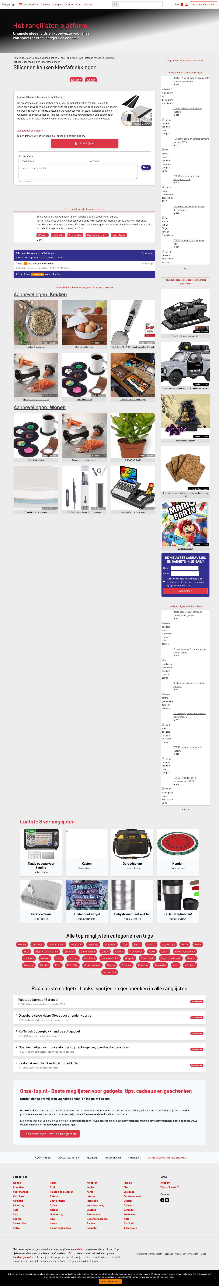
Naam (166, 568)
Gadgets (57, 4)
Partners (134, 1157)
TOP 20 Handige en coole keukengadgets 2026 (185, 779)
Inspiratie (75, 235)
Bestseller (160, 965)
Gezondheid (147, 958)
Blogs (203, 1253)
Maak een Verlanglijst (203, 4)
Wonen (90, 80)
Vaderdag (110, 944)
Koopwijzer (43, 1157)
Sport (137, 944)
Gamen (88, 4)
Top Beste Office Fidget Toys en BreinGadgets (188, 208)
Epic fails (72, 965)
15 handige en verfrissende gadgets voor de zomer (190, 651)
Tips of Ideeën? (169, 1187)
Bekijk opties (87, 143)
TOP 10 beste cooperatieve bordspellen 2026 (186, 178)
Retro (185, 944)
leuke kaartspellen (103, 1120)
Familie (44, 965)
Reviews (92, 1157)
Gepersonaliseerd (171, 958)
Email (166, 573)
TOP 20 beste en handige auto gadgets (187, 110)
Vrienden (37, 944)
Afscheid (190, 965)
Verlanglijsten (68, 1157)
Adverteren (113, 1157)
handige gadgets (23, 1257)
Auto (78, 4)
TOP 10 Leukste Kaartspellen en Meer (188, 242)
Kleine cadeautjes (185, 951)
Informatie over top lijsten (149, 1253)
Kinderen (29, 958)
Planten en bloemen (47, 951)
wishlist (78, 1249)
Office (105, 951)
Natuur (119, 951)
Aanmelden (185, 590)
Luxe (152, 951)
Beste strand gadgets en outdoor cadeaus (189, 685)
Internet (73, 958)
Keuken (76, 80)
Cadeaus (46, 4)
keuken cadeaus (29, 1124)
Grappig (129, 958)
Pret (26, 951)
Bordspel (143, 965)
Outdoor (69, 4)
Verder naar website (110, 1281)
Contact (169, 1253)
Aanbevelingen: (40, 294)
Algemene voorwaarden (186, 1253)
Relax (198, 944)
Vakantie (93, 944)
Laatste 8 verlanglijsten (47, 821)
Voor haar (118, 235)
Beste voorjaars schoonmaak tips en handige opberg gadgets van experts (77, 216)
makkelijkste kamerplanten (156, 1120)
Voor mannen (56, 944)
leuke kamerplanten (127, 1120)
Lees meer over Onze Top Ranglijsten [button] (50, 1134)
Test (124, 944)
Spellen (151, 944)
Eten (57, 965)
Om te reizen (88, 951)
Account (165, 1182)
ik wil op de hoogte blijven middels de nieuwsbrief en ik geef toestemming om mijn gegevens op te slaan (185, 582)
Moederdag (136, 951)
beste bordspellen (80, 1120)
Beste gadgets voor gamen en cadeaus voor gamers (187, 613)
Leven (164, 951)
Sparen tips (168, 944)
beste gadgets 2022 (185, 1120)
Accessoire (109, 972)
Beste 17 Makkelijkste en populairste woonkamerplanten (191, 79)
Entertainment (92, 965)
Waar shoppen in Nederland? (167, 1157)
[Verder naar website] (215, 1278)
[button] (29, 4)
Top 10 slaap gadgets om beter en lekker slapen (189, 715)
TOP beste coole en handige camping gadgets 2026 (191, 140)
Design (111, 965)
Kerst (59, 958)
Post (147, 167)
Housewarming (97, 235)
